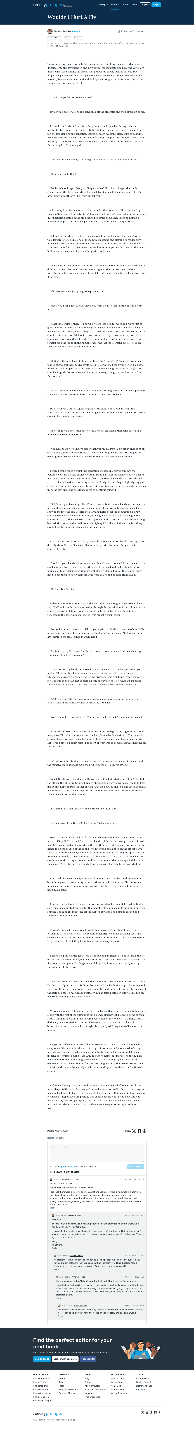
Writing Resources (119, 1393)
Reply (52, 1208)
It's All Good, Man (60, 46)
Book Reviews (143, 1378)
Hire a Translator (41, 1397)
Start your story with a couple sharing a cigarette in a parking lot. (105, 43)
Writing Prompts (144, 1382)
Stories (115, 4)
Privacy (50, 1420)
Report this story (55, 1138)
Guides (88, 1382)
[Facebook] (155, 1412)
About (62, 1378)
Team (61, 1382)
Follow (76, 31)
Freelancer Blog (92, 1397)
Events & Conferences (96, 1389)
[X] (142, 1412)
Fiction (67, 38)
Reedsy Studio (117, 1378)
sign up (63, 1166)
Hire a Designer (40, 1386)
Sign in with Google (64, 1359)
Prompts (103, 4)
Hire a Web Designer (43, 1400)
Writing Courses (92, 1386)
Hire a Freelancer (41, 1378)
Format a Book (117, 1389)
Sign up (145, 5)
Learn (125, 4)
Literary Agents (144, 1386)
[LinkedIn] (151, 1412)
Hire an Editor (40, 1382)
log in (73, 1166)
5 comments (139, 31)
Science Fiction (54, 38)
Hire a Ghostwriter (42, 1393)
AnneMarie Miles (74, 1215)
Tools (134, 4)
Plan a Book (116, 1386)
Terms (42, 1420)
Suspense (78, 38)
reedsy (47, 4)
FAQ (35, 1420)
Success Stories (67, 1393)
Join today (40, 1359)
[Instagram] (146, 1412)
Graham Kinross (72, 1179)
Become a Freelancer (69, 1389)
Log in (156, 5)
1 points (60, 1179)
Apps (66, 5)
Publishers (141, 1389)
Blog (87, 1378)
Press (61, 1386)
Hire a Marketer (40, 1389)
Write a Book (116, 1382)
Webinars (89, 1393)
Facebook (86, 1359)
